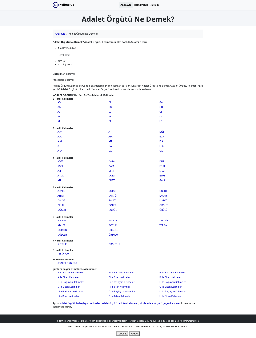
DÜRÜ (162, 161)
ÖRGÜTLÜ (114, 244)
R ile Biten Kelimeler (170, 277)
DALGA (61, 200)
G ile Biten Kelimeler (170, 286)
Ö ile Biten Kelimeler (119, 296)
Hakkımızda (141, 5)
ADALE (61, 191)
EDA (161, 136)
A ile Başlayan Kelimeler (70, 272)
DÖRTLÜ (62, 230)
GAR (161, 150)
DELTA (60, 205)
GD (161, 107)
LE (160, 121)
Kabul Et (122, 333)
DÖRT (111, 175)
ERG (161, 146)
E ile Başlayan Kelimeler (121, 272)
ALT (59, 146)
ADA (59, 131)
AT (58, 121)
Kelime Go (66, 5)
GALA (162, 180)
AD (59, 102)
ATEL (60, 180)
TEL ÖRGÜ (63, 253)
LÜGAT (163, 200)
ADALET (61, 220)
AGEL (60, 166)
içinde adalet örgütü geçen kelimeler (160, 303)
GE (161, 111)
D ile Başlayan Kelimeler (70, 282)
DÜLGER (62, 234)
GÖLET (112, 205)
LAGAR (163, 195)
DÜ (110, 107)
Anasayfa (126, 5)
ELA (161, 141)
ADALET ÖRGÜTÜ (67, 263)
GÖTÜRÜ (113, 225)
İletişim (155, 5)
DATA (111, 166)
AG (59, 107)
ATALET (61, 225)
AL (58, 111)
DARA (111, 161)
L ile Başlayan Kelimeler (70, 291)
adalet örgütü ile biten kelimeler (120, 303)
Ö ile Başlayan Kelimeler (121, 291)
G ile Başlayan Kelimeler (172, 282)
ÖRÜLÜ (163, 209)
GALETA (112, 220)
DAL (110, 146)
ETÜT (162, 175)
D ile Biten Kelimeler (68, 286)
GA (161, 102)
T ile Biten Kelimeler (119, 286)
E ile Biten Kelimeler (119, 277)
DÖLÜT (112, 191)
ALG (59, 141)
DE (110, 102)
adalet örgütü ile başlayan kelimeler (80, 303)
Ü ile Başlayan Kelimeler (172, 291)
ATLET (60, 195)
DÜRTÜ (112, 195)
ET (109, 121)
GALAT (112, 200)
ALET (60, 170)
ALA (59, 136)
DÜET (111, 180)
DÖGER (61, 209)
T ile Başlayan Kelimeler (121, 282)
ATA (110, 136)
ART (110, 131)
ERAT (162, 170)
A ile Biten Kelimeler (68, 277)
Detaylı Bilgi (181, 326)
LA (160, 116)
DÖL (161, 131)
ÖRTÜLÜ (113, 234)
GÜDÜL (112, 209)
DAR (110, 150)
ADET (60, 161)
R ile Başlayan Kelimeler (172, 272)
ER (109, 116)
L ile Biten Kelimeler (68, 296)
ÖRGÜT (163, 205)
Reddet (135, 333)
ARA (59, 150)
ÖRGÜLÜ (113, 230)
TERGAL (163, 225)
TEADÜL (163, 220)
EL (109, 111)
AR (58, 116)
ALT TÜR (62, 244)
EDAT (162, 166)
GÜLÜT (163, 191)
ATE (110, 141)
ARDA (60, 175)
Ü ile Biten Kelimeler (170, 296)
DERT (111, 170)
